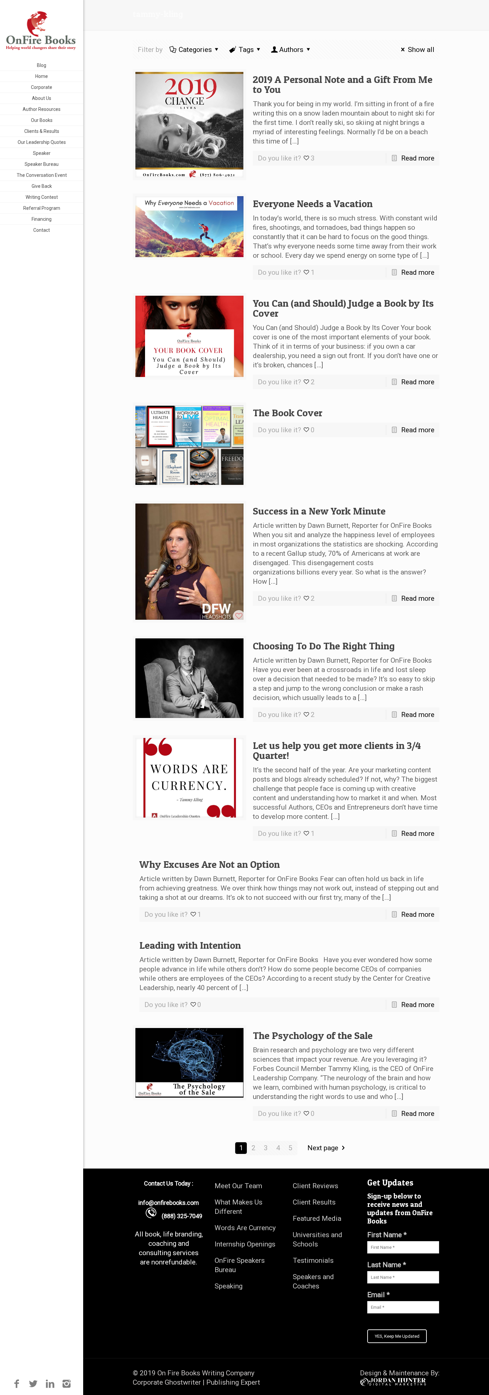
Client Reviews (315, 1186)
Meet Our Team (238, 1186)
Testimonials (313, 1260)
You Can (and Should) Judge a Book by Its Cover (343, 308)
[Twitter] (33, 1383)
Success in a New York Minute (319, 511)
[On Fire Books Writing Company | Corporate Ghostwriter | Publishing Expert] (41, 30)
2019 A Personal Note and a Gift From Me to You (342, 84)
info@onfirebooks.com (168, 1202)
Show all (421, 50)
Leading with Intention (190, 945)
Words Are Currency (245, 1228)
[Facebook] (16, 1383)
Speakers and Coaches (313, 1281)
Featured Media (317, 1218)
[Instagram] (66, 1383)
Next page (322, 1148)
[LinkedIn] (50, 1383)
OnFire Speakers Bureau (240, 1265)
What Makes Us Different (238, 1207)
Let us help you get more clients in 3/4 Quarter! (337, 750)
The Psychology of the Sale (313, 1035)
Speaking (229, 1286)
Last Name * (386, 1265)
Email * (378, 1295)
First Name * (387, 1235)
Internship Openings (245, 1244)
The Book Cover (287, 413)
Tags (246, 50)
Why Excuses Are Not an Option (209, 864)
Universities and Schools (317, 1239)
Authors (291, 50)
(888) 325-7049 (179, 1216)
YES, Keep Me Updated (397, 1336)
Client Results (314, 1202)
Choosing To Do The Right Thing (324, 646)
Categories (195, 50)
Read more (417, 158)
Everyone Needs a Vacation (313, 203)
